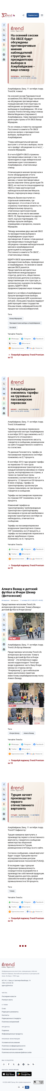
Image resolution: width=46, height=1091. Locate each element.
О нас (4, 1008)
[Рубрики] (42, 15)
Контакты (5, 1015)
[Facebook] (9, 1064)
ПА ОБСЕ (12, 327)
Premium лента (7, 1000)
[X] (14, 1064)
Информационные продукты (12, 1034)
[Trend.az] (8, 15)
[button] (4, 25)
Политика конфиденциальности (13, 1046)
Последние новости (9, 996)
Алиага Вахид (29, 733)
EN (19, 1087)
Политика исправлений (10, 1022)
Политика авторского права (12, 1049)
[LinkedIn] (28, 1064)
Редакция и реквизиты (10, 1012)
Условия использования (11, 1042)
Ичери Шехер (14, 733)
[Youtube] (19, 1064)
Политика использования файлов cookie (16, 1052)
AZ (23, 1087)
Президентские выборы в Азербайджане (24, 323)
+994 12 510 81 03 (7, 983)
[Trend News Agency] (8, 965)
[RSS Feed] (33, 1064)
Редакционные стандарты (11, 1018)
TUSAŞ (11, 891)
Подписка (5, 1030)
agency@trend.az (7, 985)
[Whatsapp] (4, 1064)
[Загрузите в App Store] (8, 1074)
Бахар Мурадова (15, 318)
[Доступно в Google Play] (24, 1074)
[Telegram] (23, 1064)
